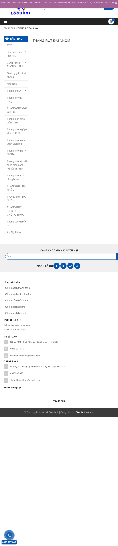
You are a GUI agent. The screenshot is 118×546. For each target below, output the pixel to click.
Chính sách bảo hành (17, 300)
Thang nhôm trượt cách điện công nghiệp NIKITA (17, 165)
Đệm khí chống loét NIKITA (15, 54)
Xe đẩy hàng (14, 232)
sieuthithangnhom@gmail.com (25, 355)
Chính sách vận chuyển (18, 294)
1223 (9, 45)
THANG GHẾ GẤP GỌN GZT (17, 110)
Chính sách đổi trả (15, 307)
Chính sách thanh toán (17, 288)
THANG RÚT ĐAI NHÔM (16, 188)
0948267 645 (16, 373)
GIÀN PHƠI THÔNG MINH (15, 64)
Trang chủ (9, 28)
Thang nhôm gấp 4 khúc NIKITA (17, 131)
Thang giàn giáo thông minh (16, 121)
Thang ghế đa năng (14, 99)
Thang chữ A (14, 91)
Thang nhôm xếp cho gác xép (16, 177)
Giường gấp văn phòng (16, 75)
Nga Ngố (12, 84)
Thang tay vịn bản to (16, 223)
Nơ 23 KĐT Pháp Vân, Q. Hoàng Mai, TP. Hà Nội (34, 342)
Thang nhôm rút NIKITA (15, 152)
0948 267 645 (17, 348)
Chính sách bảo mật (16, 313)
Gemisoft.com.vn (85, 412)
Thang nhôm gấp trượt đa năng (16, 142)
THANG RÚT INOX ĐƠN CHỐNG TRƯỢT (16, 211)
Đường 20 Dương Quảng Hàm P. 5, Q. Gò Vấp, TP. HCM (37, 366)
